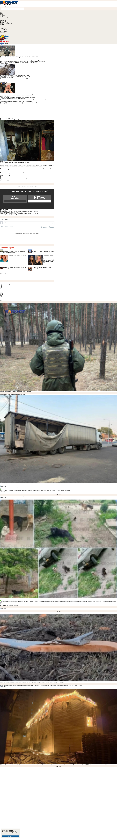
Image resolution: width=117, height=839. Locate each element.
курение (14, 214)
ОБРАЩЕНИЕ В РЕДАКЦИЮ (6, 23)
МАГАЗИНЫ (6, 43)
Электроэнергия (3, 82)
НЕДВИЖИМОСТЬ (4, 22)
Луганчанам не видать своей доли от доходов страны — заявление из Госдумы (69, 685)
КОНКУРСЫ (2, 16)
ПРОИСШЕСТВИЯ (4, 27)
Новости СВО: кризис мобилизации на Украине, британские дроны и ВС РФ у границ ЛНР (18, 62)
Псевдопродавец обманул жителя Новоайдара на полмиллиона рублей (13, 394)
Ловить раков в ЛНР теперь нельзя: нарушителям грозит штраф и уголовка (48, 767)
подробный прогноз (4, 284)
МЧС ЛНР (10, 214)
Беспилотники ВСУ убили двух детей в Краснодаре (10, 605)
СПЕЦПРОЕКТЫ (3, 29)
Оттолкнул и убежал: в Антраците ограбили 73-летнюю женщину (43, 685)
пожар (7, 214)
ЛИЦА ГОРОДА (3, 20)
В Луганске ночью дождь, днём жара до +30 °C (9, 602)
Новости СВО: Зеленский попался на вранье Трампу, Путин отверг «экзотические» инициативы (48, 496)
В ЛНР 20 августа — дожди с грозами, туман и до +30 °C (97, 764)
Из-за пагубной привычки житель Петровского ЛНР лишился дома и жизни (15, 211)
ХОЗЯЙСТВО (2, 32)
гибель (17, 214)
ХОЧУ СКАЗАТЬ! (3, 34)
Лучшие (6, 226)
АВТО (1, 12)
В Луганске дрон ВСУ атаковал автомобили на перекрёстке (11, 682)
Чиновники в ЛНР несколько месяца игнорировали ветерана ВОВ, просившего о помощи (16, 496)
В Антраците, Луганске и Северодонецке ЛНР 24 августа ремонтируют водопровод (54, 601)
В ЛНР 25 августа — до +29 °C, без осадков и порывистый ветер (59, 490)
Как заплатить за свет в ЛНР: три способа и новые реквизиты (12, 98)
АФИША (1, 13)
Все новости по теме (4, 58)
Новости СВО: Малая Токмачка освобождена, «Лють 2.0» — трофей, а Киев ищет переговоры (15, 391)
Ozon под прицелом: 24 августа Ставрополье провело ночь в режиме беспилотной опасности (17, 498)
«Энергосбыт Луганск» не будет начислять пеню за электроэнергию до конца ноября (17, 97)
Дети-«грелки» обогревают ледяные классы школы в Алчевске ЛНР (14, 78)
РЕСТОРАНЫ (3, 28)
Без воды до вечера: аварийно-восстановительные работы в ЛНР (75, 764)
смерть (19, 214)
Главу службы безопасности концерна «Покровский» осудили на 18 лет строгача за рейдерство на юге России (20, 601)
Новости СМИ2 (3, 273)
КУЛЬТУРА (2, 19)
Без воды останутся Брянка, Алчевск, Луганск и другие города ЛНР (34, 682)
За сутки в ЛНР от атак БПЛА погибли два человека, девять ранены (46, 498)
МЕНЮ (1, 11)
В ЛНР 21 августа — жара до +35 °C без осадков (55, 682)
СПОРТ (1, 30)
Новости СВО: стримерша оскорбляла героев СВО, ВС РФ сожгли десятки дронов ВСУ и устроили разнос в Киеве (23, 60)
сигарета (25, 214)
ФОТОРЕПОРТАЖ (4, 31)
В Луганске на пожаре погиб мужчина (7, 212)
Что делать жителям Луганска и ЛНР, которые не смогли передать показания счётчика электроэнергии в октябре (23, 99)
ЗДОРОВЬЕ (2, 15)
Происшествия (3, 118)
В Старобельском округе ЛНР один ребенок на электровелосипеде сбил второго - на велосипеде (18, 767)
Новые (1, 226)
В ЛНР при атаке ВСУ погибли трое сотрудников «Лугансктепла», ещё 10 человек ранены (77, 767)
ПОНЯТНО (10, 836)
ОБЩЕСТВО (2, 24)
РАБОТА (7, 36)
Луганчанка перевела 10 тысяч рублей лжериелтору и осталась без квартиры (83, 601)
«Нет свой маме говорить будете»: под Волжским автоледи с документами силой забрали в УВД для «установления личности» (23, 490)
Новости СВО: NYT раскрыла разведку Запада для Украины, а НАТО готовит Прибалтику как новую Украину (22, 61)
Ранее (11, 226)
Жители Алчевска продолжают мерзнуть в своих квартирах (12, 79)
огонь (22, 214)
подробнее (10, 284)
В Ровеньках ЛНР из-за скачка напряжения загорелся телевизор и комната (15, 213)
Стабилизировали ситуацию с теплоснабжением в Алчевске (12, 81)
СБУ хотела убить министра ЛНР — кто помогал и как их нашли (52, 764)
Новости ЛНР (3, 214)
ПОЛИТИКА (2, 26)
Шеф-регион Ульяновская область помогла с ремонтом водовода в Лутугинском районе (16, 685)
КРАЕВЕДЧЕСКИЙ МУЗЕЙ (5, 17)
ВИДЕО (1, 14)
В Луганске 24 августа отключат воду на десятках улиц (107, 601)
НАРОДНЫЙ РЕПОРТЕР (5, 21)
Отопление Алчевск (4, 63)
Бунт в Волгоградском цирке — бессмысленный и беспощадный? (12, 487)
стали (36, 180)
